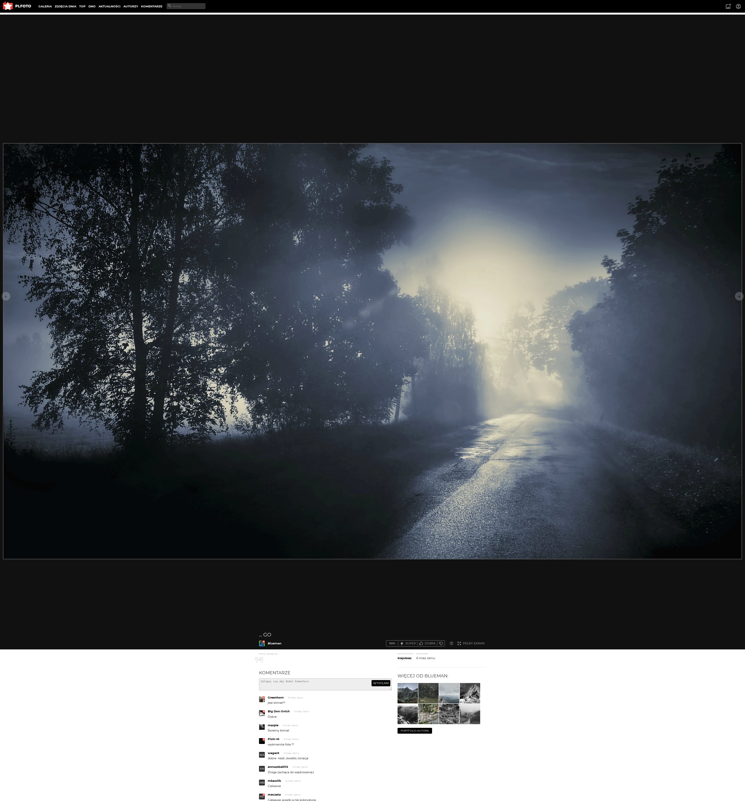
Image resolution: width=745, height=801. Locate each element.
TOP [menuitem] (82, 6)
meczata (274, 794)
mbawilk (274, 781)
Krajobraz (404, 658)
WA (262, 755)
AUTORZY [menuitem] (130, 6)
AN (262, 769)
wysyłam (381, 683)
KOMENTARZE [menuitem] (151, 6)
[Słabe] (441, 643)
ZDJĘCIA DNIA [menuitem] (65, 6)
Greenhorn (276, 697)
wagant (273, 753)
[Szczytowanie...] (408, 714)
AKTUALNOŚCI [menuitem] (109, 6)
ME (262, 796)
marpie (273, 725)
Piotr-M (273, 739)
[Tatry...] (428, 693)
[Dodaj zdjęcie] (728, 6)
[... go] (262, 643)
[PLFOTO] (17, 6)
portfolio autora (415, 730)
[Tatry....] (408, 693)
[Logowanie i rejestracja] (738, 6)
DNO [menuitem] (92, 6)
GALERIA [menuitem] (45, 6)
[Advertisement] (372, 42)
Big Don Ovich (279, 711)
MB (262, 783)
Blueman (274, 643)
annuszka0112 (278, 767)
